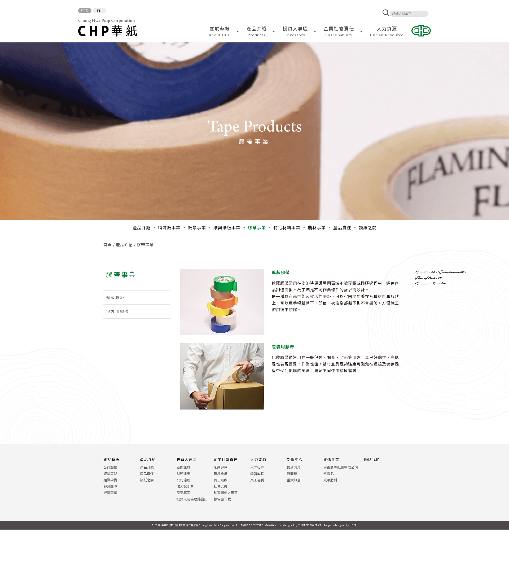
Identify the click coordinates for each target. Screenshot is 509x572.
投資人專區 (186, 459)
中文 (85, 10)
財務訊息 (183, 473)
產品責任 (342, 227)
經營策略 (110, 473)
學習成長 (257, 473)
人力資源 (258, 459)
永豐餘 (328, 473)
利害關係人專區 (226, 492)
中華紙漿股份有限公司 (107, 28)
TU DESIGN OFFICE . (310, 525)
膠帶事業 (257, 227)
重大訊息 (294, 479)
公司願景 (110, 467)
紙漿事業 (197, 227)
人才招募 (257, 467)
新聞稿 (292, 473)
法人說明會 (185, 486)
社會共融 (220, 486)
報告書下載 (222, 498)
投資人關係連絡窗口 (192, 498)
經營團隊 (110, 486)
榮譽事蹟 (110, 492)
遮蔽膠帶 (115, 297)
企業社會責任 (226, 459)
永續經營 (220, 467)
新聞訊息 (183, 467)
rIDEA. (353, 525)
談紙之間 (368, 227)
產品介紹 (142, 227)
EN (99, 10)
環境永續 (220, 473)
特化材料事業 (286, 227)
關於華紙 (111, 459)
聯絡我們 (372, 459)
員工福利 (257, 479)
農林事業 (317, 227)
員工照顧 (220, 479)
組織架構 (110, 479)
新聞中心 (295, 459)
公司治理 (183, 479)
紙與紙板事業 (226, 227)
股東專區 (183, 492)
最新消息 (294, 467)
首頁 (107, 244)
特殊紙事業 (169, 227)
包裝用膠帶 (117, 311)
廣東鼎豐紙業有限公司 (340, 467)
